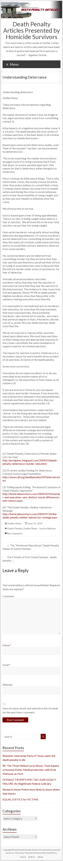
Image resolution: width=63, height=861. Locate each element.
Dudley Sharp (14, 523)
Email (7, 664)
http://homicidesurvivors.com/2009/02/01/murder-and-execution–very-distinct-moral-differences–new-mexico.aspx (31, 497)
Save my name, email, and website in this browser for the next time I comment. (30, 710)
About (40, 857)
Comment (8, 596)
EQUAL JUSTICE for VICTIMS (20, 799)
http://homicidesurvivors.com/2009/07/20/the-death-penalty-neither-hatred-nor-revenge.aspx (30, 515)
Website (7, 684)
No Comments (15, 533)
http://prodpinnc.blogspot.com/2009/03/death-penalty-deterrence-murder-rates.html (30, 462)
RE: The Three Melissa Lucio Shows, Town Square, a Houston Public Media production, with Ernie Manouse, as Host (31, 769)
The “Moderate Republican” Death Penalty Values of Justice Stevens (31, 547)
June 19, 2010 (35, 523)
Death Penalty (14, 528)
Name (7, 645)
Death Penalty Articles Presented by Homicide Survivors (31, 30)
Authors (31, 857)
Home (23, 857)
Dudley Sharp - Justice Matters (39, 528)
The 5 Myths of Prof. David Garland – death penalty (30, 558)
